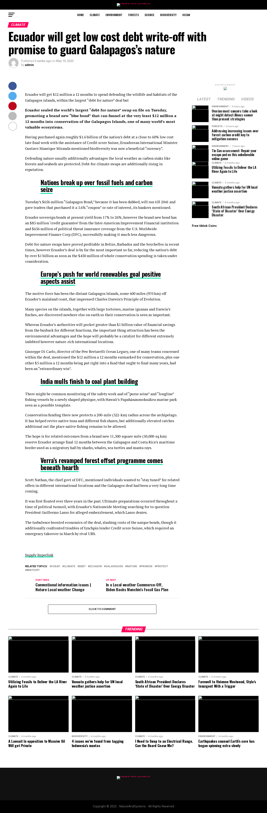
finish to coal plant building (89, 381)
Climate (95, 15)
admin (29, 65)
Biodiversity (168, 15)
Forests (133, 15)
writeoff (33, 570)
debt (82, 566)
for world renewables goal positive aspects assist (100, 277)
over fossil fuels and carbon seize (96, 186)
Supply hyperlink (39, 555)
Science (149, 15)
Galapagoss (114, 566)
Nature (132, 566)
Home (80, 15)
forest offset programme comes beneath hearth (101, 464)
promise (146, 566)
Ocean (186, 15)
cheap (55, 566)
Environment (114, 15)
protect (162, 566)
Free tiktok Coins (204, 226)
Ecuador (95, 566)
